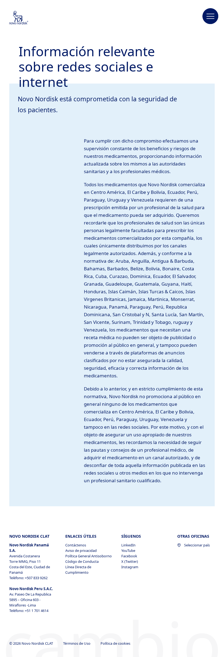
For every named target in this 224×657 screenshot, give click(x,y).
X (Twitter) (129, 561)
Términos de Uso (77, 643)
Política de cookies (116, 643)
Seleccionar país (197, 545)
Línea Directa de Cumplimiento (78, 569)
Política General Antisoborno (88, 556)
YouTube (128, 550)
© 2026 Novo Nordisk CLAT (31, 643)
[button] (210, 16)
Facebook (129, 556)
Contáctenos (75, 545)
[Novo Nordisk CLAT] (26, 18)
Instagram (129, 566)
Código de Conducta (82, 561)
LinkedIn (128, 545)
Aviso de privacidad (81, 550)
